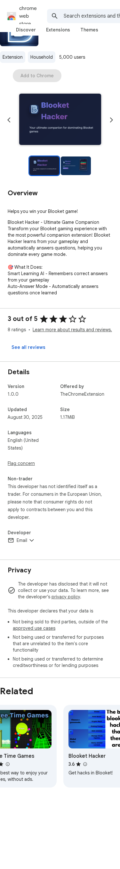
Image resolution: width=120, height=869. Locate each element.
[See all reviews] (28, 347)
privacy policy (66, 597)
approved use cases (34, 628)
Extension (13, 57)
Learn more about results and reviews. (72, 330)
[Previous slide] (9, 120)
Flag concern (21, 463)
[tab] (26, 30)
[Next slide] (111, 120)
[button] (60, 120)
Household (41, 57)
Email (22, 540)
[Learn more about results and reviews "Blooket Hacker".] (84, 764)
